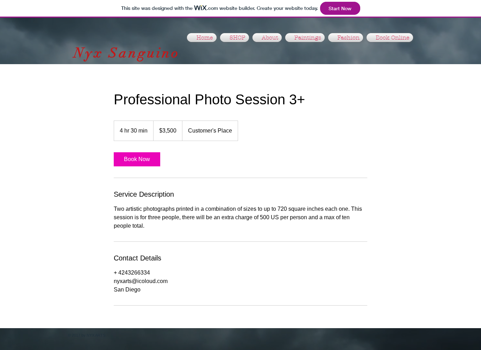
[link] (137, 159)
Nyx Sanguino (127, 52)
